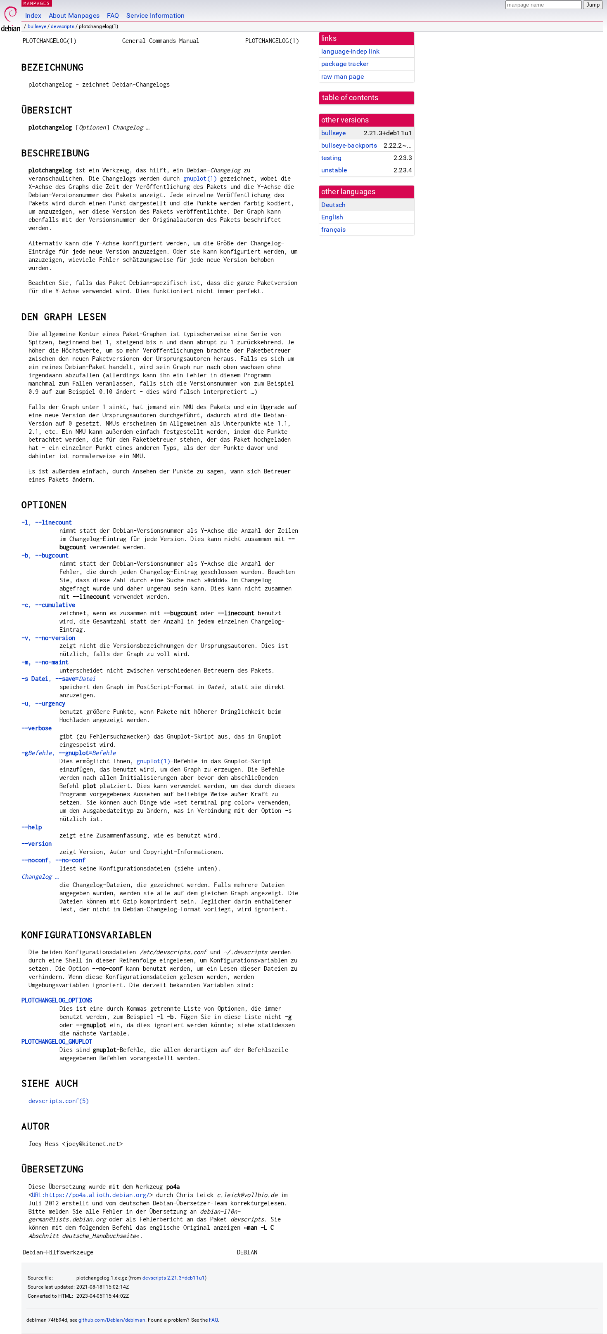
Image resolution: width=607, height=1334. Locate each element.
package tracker (344, 64)
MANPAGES (37, 3)
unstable (334, 170)
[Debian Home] (10, 16)
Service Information (155, 15)
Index (33, 15)
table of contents (350, 98)
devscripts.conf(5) (58, 1100)
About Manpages (74, 15)
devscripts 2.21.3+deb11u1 (173, 1278)
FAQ (113, 15)
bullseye (37, 26)
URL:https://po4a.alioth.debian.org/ (90, 1194)
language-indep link (350, 51)
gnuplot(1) (200, 178)
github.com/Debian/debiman (111, 1320)
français (333, 229)
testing (331, 158)
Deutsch (333, 205)
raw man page (342, 76)
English (332, 217)
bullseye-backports (349, 145)
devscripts (62, 26)
